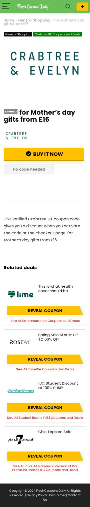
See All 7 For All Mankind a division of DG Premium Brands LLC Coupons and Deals (45, 468)
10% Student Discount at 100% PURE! (58, 385)
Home (9, 20)
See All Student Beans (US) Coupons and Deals (45, 418)
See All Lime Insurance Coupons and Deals (45, 321)
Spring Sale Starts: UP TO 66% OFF (58, 337)
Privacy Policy (36, 495)
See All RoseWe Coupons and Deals (45, 369)
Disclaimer (57, 495)
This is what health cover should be (55, 288)
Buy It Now (47, 154)
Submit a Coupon (82, 6)
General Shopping (34, 20)
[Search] (68, 6)
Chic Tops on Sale (55, 431)
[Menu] (6, 6)
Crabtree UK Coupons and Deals (57, 34)
